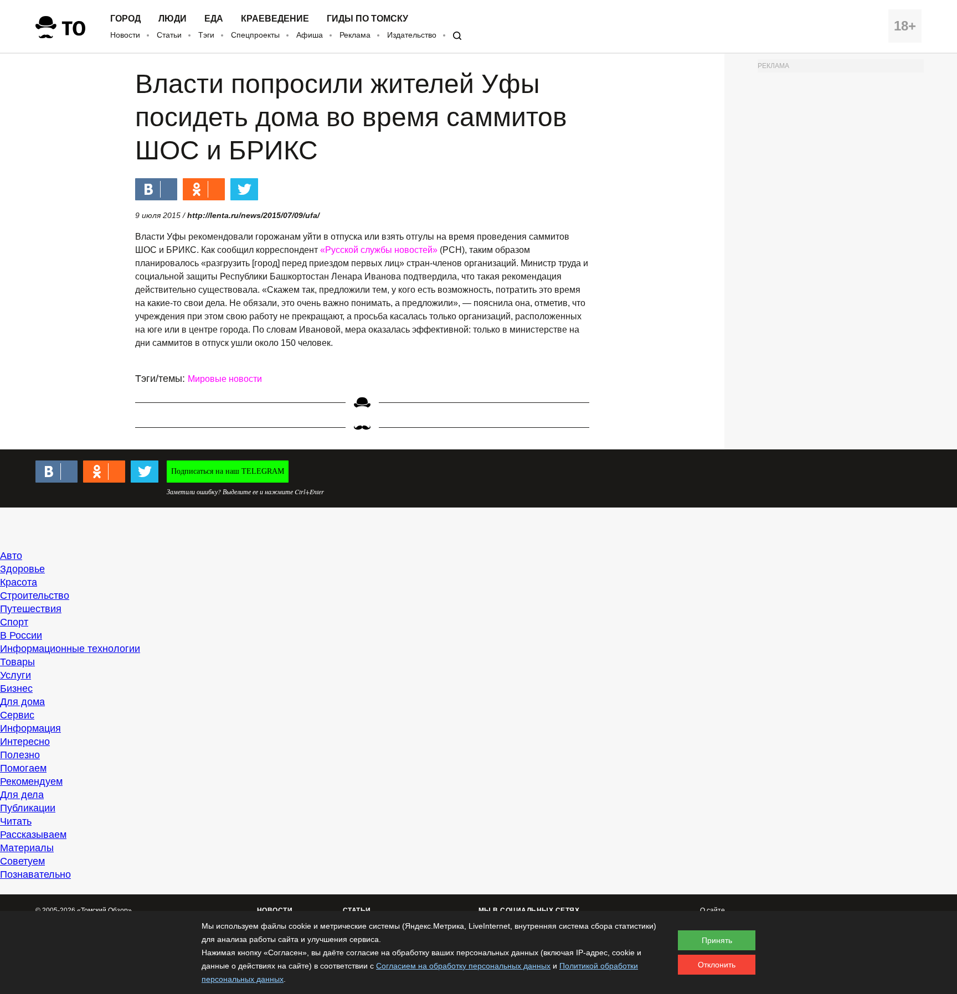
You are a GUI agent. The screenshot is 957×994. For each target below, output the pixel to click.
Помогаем (23, 768)
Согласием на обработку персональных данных (463, 965)
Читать (16, 821)
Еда (213, 18)
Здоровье (22, 568)
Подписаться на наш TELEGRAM (227, 471)
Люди (172, 18)
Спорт (14, 622)
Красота (18, 582)
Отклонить (716, 964)
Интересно (25, 741)
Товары (17, 661)
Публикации (27, 808)
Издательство (411, 34)
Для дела (22, 794)
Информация (30, 728)
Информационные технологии (70, 648)
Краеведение (275, 18)
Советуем (22, 861)
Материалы (27, 847)
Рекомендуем (31, 781)
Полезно (20, 754)
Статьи (169, 34)
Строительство (34, 595)
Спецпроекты (255, 34)
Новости (125, 34)
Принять (717, 940)
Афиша (309, 34)
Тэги (206, 34)
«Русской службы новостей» (379, 250)
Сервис (17, 715)
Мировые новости (225, 379)
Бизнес (16, 688)
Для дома (22, 701)
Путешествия (30, 608)
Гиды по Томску (367, 18)
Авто (11, 555)
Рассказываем (33, 834)
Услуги (15, 675)
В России (21, 635)
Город (125, 18)
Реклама (355, 34)
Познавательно (35, 874)
